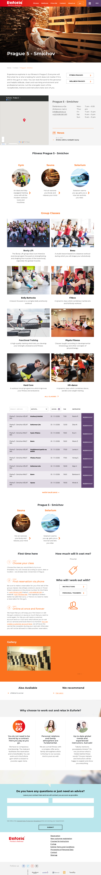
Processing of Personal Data (61, 850)
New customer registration (61, 839)
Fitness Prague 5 (76, 75)
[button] (9, 660)
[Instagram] (32, 866)
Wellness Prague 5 (77, 81)
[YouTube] (36, 866)
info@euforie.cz (59, 112)
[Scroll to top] (96, 870)
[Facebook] (23, 866)
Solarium (80, 165)
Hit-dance (73, 385)
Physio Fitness (72, 340)
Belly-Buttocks (28, 298)
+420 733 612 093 (15, 592)
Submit (50, 827)
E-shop (53, 844)
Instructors (69, 587)
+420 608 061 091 (59, 114)
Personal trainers (72, 593)
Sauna (50, 165)
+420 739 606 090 (20, 594)
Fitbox (72, 298)
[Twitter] (28, 866)
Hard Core (28, 385)
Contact (53, 852)
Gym (21, 165)
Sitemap (53, 855)
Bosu (72, 250)
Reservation (55, 836)
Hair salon (59, 693)
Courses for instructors (59, 841)
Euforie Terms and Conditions (62, 847)
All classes (50, 396)
